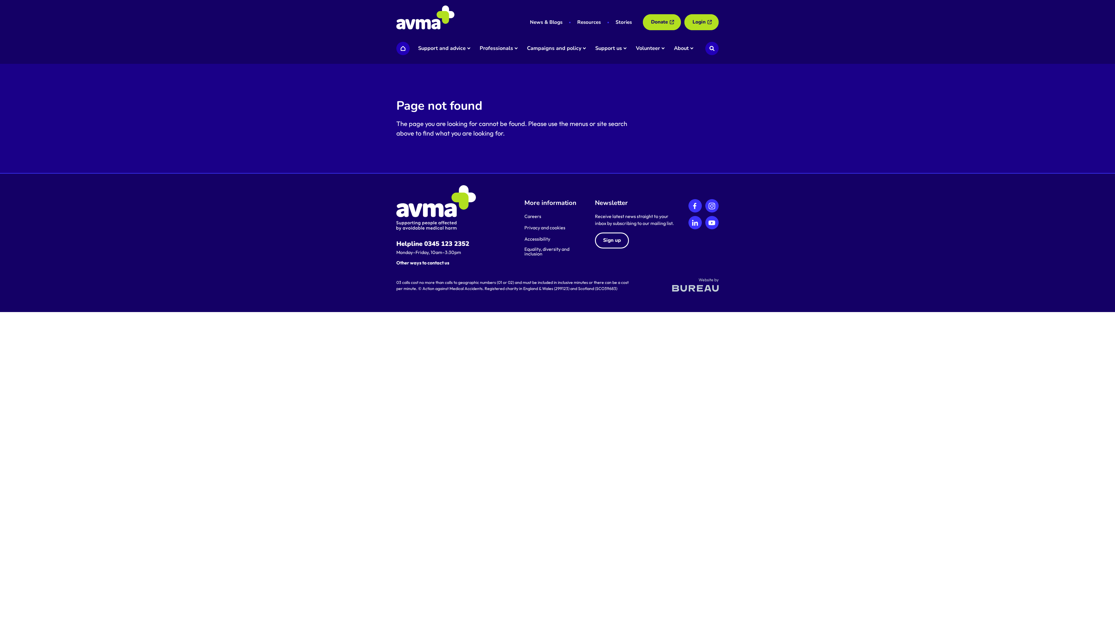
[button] (443, 48)
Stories (624, 22)
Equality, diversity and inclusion (546, 251)
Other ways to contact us (422, 262)
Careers (532, 216)
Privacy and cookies (544, 227)
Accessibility (537, 239)
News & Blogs (546, 22)
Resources (589, 22)
